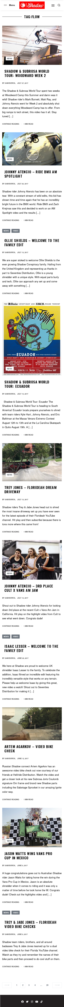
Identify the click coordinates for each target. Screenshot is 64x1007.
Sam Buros (10, 83)
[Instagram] (32, 1001)
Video (15, 231)
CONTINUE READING (10, 124)
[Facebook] (22, 1001)
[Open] (53, 5)
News (9, 58)
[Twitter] (27, 1001)
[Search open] (59, 5)
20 (47, 985)
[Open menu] (5, 5)
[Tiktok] (41, 1001)
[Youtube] (36, 1001)
